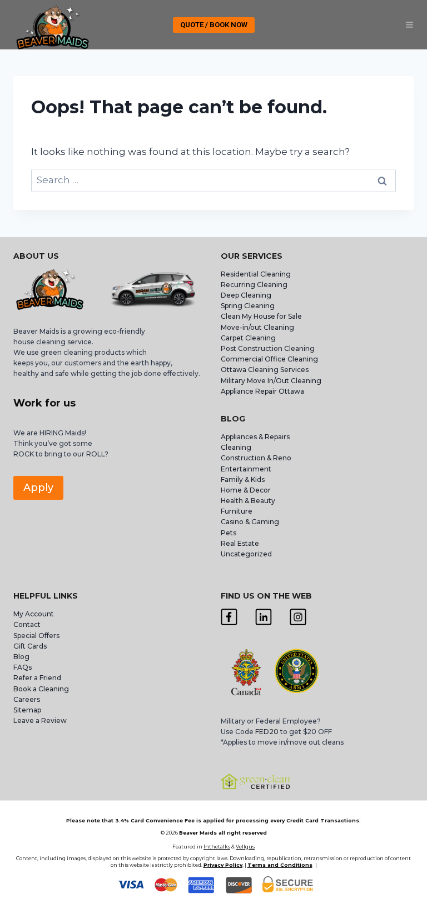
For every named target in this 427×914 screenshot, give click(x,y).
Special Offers (36, 635)
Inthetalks (216, 846)
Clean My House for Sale (261, 316)
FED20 (267, 731)
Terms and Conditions (279, 865)
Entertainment (246, 469)
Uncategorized (246, 554)
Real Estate (240, 543)
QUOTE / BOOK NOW (213, 25)
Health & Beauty (248, 500)
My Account (33, 614)
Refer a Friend (37, 678)
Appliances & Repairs (255, 437)
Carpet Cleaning (248, 338)
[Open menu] (409, 25)
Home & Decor (246, 490)
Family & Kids (243, 479)
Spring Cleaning (248, 306)
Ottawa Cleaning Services (265, 369)
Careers (26, 699)
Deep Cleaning (246, 295)
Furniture (236, 511)
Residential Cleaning (256, 274)
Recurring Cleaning (254, 284)
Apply (38, 487)
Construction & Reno (256, 458)
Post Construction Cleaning (268, 348)
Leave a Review (40, 720)
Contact (27, 624)
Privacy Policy (222, 865)
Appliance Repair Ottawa (262, 391)
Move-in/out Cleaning (257, 327)
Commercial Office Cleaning (269, 359)
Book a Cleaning (41, 689)
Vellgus (245, 846)
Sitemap (27, 710)
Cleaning (236, 447)
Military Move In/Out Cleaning (272, 380)
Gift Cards (30, 646)
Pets (228, 533)
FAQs (22, 667)
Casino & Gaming (250, 522)
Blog (21, 656)
